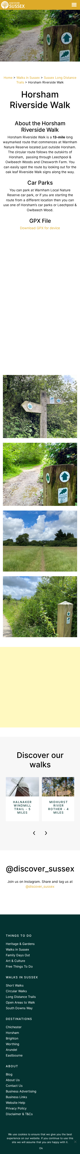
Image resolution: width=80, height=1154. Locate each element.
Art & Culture (15, 961)
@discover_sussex (40, 886)
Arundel (11, 1050)
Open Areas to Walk (20, 1002)
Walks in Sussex (28, 78)
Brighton (12, 1038)
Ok (41, 1148)
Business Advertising (21, 1091)
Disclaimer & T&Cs (19, 1114)
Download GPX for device (40, 228)
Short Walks (14, 985)
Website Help (15, 1103)
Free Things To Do (19, 966)
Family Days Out (18, 955)
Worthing (12, 1044)
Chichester (14, 1027)
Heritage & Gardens (20, 944)
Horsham (12, 1033)
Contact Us (14, 1086)
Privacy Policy (16, 1108)
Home (8, 78)
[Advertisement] (40, 687)
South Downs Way (19, 1008)
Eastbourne (14, 1055)
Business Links (16, 1097)
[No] (75, 1142)
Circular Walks (16, 991)
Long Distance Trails (21, 997)
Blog (9, 1074)
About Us (13, 1080)
